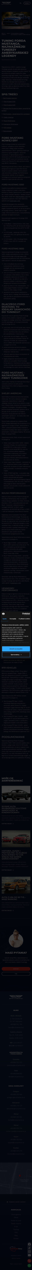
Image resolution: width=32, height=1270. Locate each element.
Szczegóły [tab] (13, 618)
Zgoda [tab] (4, 618)
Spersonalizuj (15, 654)
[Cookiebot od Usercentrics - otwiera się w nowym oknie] (22, 614)
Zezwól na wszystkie (16, 649)
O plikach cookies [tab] (24, 618)
